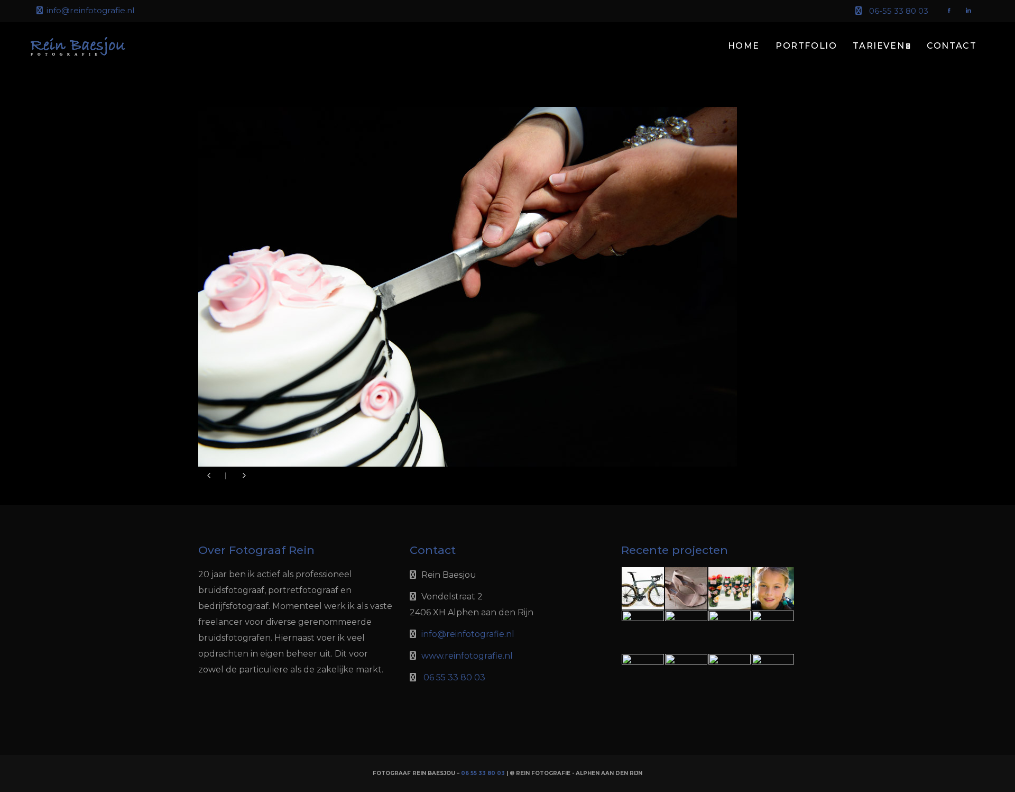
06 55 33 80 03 (454, 677)
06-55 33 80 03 (898, 11)
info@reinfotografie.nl (90, 10)
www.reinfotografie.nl (467, 656)
